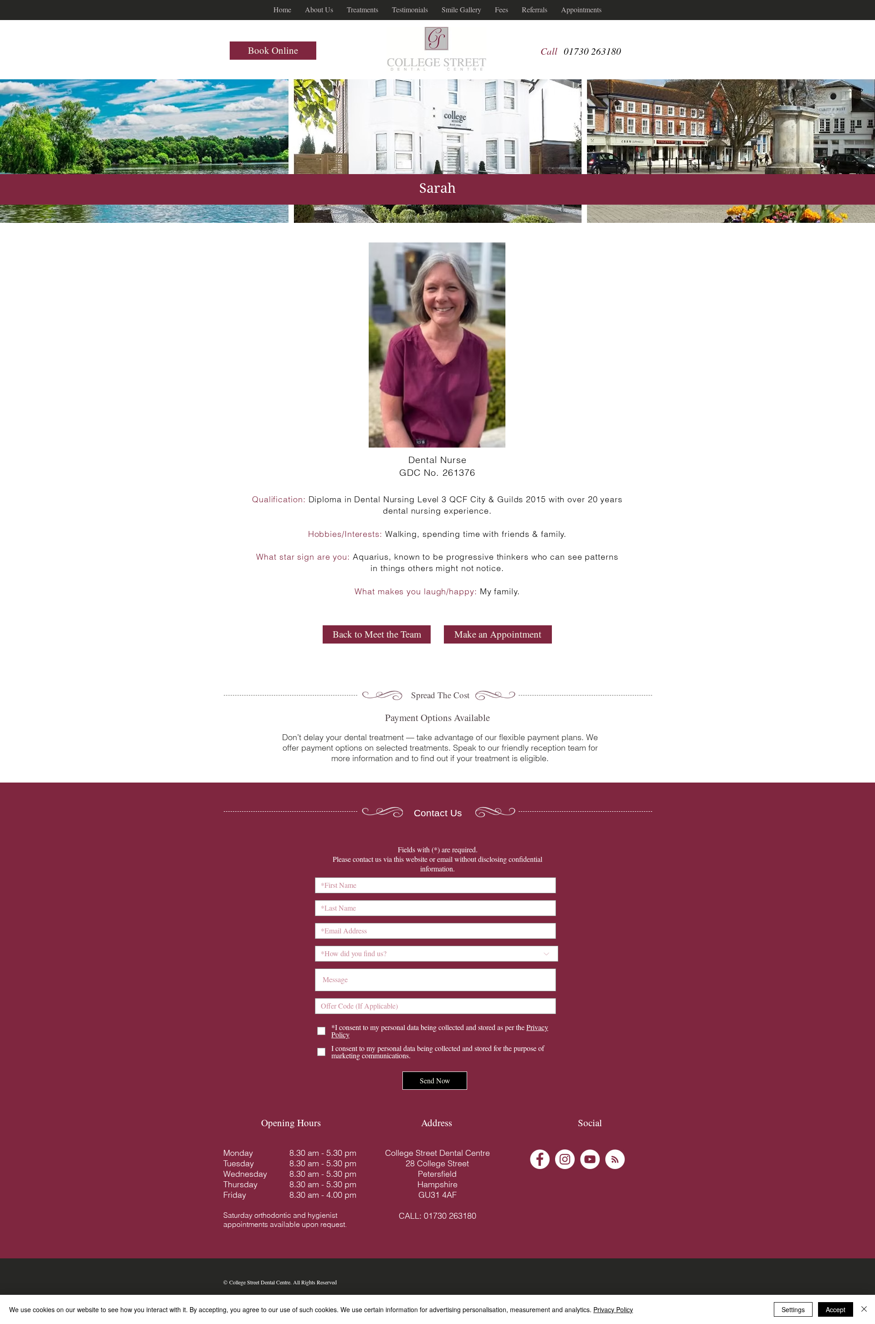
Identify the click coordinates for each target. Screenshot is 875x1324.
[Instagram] (565, 1159)
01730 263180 (592, 51)
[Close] (864, 1309)
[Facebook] (540, 1159)
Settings (793, 1309)
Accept (835, 1309)
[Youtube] (590, 1159)
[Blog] (615, 1159)
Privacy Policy (613, 1309)
